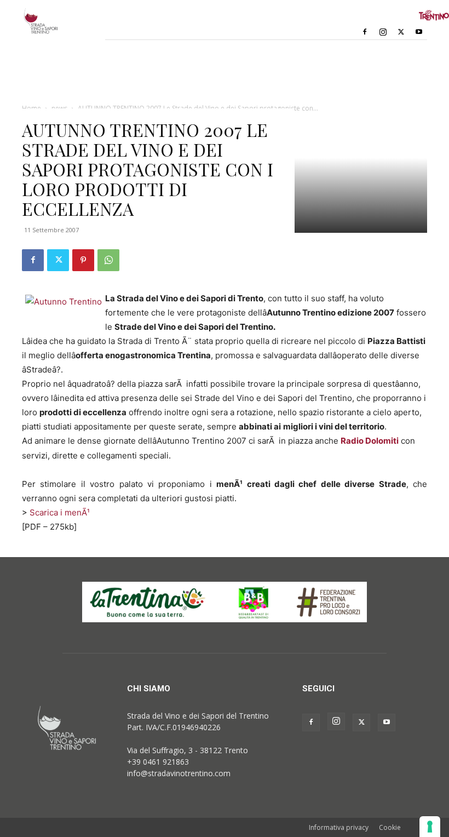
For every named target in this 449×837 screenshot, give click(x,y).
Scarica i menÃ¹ (60, 512)
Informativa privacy (339, 827)
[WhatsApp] (108, 260)
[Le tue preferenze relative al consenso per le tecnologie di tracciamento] (429, 826)
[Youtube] (419, 31)
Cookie (390, 827)
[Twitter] (401, 31)
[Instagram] (383, 31)
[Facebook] (364, 31)
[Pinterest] (83, 260)
